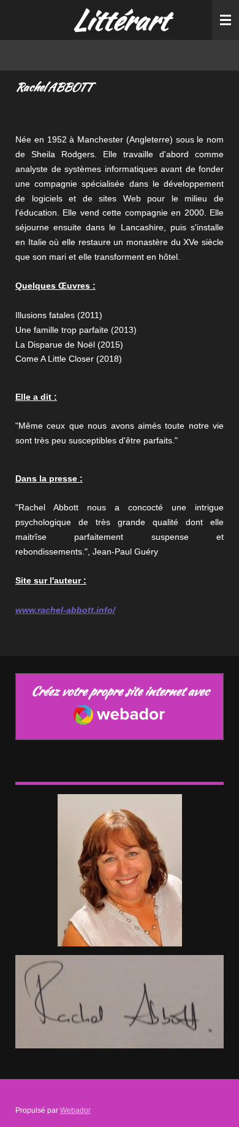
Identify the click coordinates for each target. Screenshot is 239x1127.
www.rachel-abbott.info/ (65, 610)
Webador (75, 1110)
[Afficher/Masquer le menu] (225, 20)
